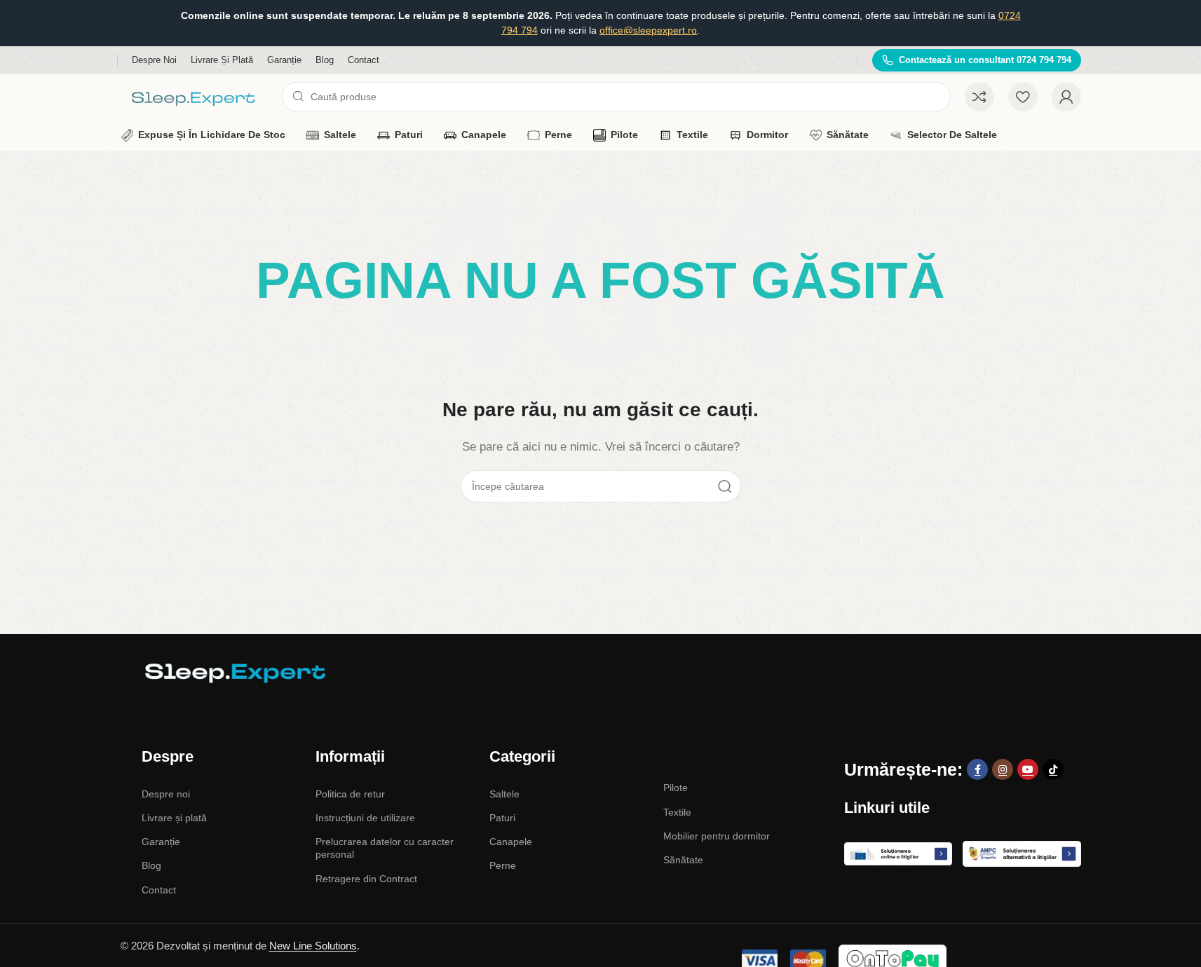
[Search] (725, 486)
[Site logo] (194, 96)
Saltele (504, 794)
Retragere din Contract (366, 878)
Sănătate (683, 859)
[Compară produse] (979, 97)
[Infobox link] (976, 60)
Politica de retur (350, 794)
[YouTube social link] (1027, 769)
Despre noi (166, 794)
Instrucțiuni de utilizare (365, 817)
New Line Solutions (313, 946)
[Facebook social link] (977, 769)
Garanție (161, 841)
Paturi (502, 817)
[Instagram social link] (1002, 769)
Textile (677, 812)
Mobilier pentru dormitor (716, 836)
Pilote (675, 787)
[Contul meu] (1066, 97)
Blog (151, 865)
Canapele (510, 841)
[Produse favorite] (1023, 97)
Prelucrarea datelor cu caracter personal (384, 848)
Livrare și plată (174, 817)
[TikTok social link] (1053, 769)
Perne (502, 865)
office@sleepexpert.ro (648, 30)
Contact (159, 890)
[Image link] (233, 672)
